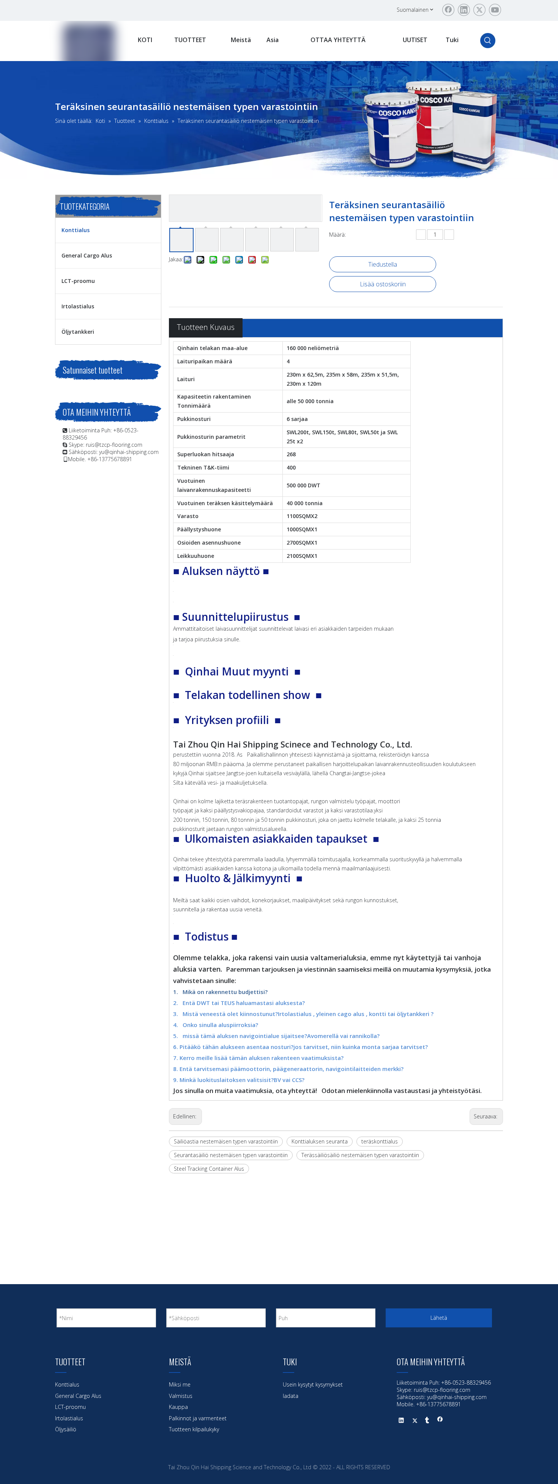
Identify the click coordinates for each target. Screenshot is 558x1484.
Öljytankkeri (77, 331)
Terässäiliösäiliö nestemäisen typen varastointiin (360, 1155)
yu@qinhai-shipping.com (129, 451)
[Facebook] (448, 10)
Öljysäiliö (65, 1429)
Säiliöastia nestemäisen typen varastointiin (226, 1141)
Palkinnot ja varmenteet (198, 1418)
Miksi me (180, 1384)
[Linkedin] (464, 10)
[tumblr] (427, 1421)
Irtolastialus (77, 306)
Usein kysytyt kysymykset (313, 1384)
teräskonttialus (379, 1141)
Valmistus (180, 1395)
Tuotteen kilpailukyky (194, 1429)
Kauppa (178, 1406)
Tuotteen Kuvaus (206, 327)
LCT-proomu (78, 280)
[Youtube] (495, 10)
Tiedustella (382, 264)
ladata (290, 1395)
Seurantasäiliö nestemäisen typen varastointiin (231, 1155)
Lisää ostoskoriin (383, 284)
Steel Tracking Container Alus (209, 1168)
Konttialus (75, 230)
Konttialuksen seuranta (320, 1141)
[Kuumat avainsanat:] (487, 40)
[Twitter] (479, 10)
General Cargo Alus (86, 255)
